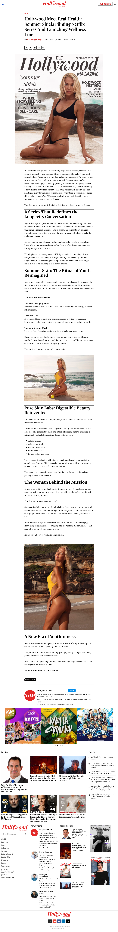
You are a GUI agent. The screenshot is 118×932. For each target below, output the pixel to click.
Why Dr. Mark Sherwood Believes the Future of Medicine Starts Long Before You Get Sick (64, 695)
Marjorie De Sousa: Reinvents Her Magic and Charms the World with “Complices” (102, 788)
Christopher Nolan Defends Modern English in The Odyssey (71, 778)
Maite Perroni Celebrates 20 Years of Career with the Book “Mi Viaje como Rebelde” (103, 780)
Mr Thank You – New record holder (48, 880)
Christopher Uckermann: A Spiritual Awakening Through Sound (102, 765)
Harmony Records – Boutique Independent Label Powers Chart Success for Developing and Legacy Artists (43, 817)
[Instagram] (50, 921)
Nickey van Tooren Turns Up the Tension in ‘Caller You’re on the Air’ (47, 905)
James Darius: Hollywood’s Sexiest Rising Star (55, 704)
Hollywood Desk (34, 40)
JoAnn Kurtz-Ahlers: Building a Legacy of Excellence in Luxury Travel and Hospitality (48, 867)
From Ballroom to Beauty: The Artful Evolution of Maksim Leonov (102, 796)
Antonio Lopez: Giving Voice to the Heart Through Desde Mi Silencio (14, 816)
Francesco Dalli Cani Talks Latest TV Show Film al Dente (47, 899)
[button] (115, 4)
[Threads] (68, 921)
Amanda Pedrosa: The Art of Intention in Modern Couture (72, 815)
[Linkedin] (63, 921)
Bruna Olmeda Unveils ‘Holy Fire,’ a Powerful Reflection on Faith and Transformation (64, 700)
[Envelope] (54, 921)
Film (26, 13)
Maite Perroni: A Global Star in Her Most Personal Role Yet (103, 772)
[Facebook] (59, 921)
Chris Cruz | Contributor (44, 875)
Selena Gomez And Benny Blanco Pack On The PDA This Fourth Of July (47, 885)
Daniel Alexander (46, 852)
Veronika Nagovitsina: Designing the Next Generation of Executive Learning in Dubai (47, 858)
